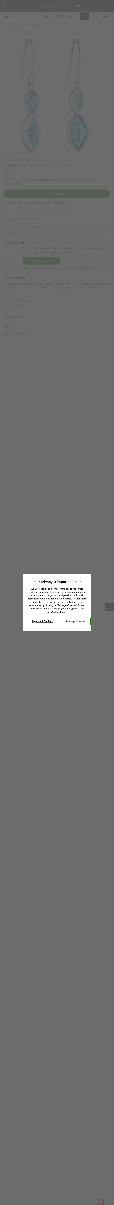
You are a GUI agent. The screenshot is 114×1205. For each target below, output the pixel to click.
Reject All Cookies (42, 621)
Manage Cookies (75, 621)
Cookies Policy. (59, 612)
